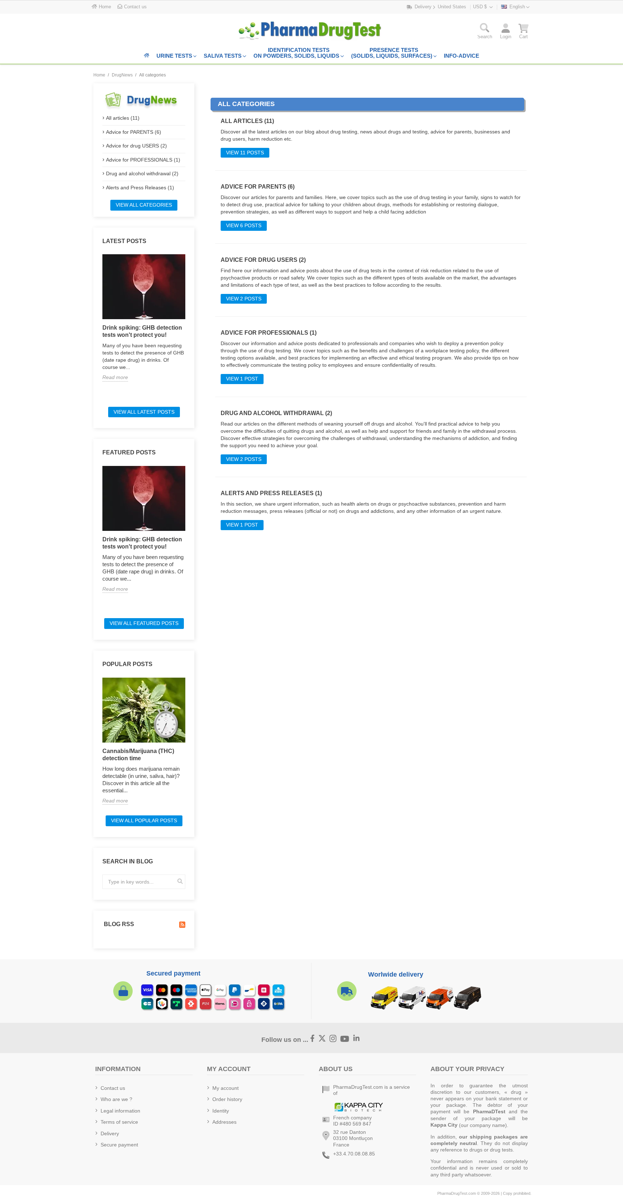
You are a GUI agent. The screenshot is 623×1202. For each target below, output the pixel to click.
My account (225, 1088)
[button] (484, 32)
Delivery (110, 1133)
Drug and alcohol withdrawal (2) (142, 173)
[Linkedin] (356, 1039)
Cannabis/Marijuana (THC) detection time (138, 754)
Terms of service (119, 1122)
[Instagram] (333, 1039)
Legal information (120, 1111)
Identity (220, 1111)
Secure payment (119, 1145)
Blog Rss (118, 924)
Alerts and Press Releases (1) (140, 187)
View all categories (144, 205)
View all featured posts (144, 623)
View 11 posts (245, 152)
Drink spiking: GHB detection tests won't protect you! (142, 331)
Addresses (224, 1122)
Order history (227, 1099)
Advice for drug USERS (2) (136, 146)
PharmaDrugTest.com (456, 1193)
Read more (115, 377)
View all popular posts (144, 820)
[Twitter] (322, 1039)
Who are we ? (116, 1099)
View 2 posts (243, 298)
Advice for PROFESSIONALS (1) (143, 160)
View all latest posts (144, 412)
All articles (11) (123, 118)
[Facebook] (312, 1039)
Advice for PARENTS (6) (133, 132)
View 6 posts (243, 225)
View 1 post (242, 379)
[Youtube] (345, 1039)
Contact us (113, 1088)
